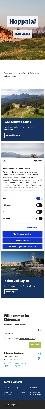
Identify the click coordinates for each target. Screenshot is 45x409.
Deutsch (7, 405)
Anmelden (35, 345)
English (14, 405)
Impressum (21, 392)
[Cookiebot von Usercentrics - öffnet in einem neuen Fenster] (32, 161)
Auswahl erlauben (22, 240)
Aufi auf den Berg (22, 115)
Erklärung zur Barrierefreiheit (35, 393)
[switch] (39, 205)
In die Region (22, 273)
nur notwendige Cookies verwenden (22, 246)
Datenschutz (34, 387)
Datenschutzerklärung (27, 339)
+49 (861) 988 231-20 (12, 366)
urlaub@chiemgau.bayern (15, 363)
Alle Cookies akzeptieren (22, 234)
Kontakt (6, 387)
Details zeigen (32, 227)
